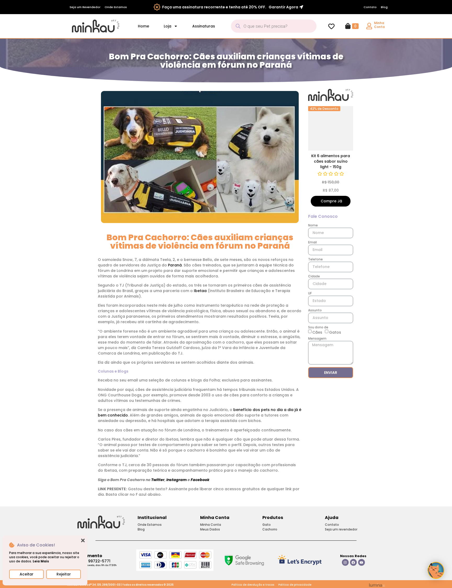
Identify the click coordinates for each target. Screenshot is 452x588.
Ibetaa (201, 290)
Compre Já (312, 201)
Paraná (175, 265)
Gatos (335, 332)
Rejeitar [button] (63, 574)
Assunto (315, 310)
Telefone (315, 259)
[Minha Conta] (369, 26)
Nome (313, 225)
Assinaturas (203, 26)
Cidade (314, 276)
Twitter (158, 479)
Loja (167, 26)
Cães (317, 332)
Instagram (177, 479)
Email (312, 242)
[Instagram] (345, 562)
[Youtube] (361, 562)
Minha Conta (379, 25)
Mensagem (317, 339)
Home (143, 26)
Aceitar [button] (26, 574)
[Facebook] (353, 562)
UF (310, 293)
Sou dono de (318, 327)
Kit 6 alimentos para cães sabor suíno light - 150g (311, 161)
